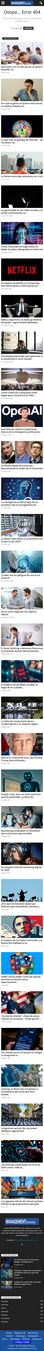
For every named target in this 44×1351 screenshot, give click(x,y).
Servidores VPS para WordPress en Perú (22, 1348)
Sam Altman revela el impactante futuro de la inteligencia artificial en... (21, 430)
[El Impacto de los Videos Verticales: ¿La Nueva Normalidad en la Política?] (22, 927)
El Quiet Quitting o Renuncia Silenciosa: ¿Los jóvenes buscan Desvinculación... (22, 649)
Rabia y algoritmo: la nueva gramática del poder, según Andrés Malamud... (21, 321)
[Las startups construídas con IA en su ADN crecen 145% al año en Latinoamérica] (22, 1151)
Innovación (4, 1305)
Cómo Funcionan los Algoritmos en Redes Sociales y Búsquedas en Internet (22, 248)
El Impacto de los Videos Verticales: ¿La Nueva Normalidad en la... (21, 941)
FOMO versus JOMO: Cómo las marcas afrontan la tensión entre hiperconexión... (21, 979)
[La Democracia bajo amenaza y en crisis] (22, 163)
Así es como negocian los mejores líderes (18, 613)
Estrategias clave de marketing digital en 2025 (21, 868)
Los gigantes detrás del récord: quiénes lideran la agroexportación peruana (22, 1202)
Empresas (37, 1339)
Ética (4, 1339)
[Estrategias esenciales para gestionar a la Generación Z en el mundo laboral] (22, 343)
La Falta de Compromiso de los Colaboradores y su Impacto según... (20, 722)
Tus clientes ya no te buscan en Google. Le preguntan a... (21, 1054)
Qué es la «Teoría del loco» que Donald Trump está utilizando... (21, 759)
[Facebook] (22, 1245)
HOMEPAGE (28, 28)
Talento (3, 1308)
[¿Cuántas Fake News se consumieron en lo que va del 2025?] (22, 525)
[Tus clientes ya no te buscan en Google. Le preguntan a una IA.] (22, 1039)
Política (26, 1339)
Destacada (4, 1311)
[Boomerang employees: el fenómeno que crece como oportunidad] (22, 817)
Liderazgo (20, 1336)
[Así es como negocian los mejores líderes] (22, 598)
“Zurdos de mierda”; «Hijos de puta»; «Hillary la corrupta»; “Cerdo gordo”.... (21, 1017)
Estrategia (4, 1301)
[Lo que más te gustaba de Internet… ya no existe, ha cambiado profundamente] (22, 126)
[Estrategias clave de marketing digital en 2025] (22, 854)
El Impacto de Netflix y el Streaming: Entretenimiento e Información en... (20, 284)
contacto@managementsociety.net (26, 1240)
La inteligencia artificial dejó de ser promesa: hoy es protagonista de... (19, 503)
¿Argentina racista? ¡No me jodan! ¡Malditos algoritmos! (19, 1130)
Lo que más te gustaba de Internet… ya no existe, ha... (22, 141)
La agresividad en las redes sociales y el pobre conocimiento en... (22, 211)
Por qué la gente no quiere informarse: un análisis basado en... (21, 105)
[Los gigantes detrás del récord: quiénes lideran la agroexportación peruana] (22, 1188)
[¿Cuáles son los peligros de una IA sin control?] (22, 562)
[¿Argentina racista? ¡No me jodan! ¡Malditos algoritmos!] (22, 1115)
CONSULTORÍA (22, 1342)
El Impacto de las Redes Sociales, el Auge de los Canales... (19, 686)
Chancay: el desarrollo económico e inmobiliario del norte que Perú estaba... (19, 1092)
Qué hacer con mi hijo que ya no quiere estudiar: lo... (21, 68)
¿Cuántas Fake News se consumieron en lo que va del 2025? (22, 540)
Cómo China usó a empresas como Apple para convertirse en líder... (19, 394)
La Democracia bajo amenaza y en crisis (22, 176)
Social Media (5, 1318)
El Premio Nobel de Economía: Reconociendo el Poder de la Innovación (22, 467)
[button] (40, 3)
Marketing (4, 1315)
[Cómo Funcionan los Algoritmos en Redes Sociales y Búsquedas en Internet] (22, 233)
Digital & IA (19, 1332)
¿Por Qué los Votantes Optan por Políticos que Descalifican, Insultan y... (21, 905)
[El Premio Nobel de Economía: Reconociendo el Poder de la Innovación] (22, 452)
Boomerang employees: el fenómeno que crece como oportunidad (20, 832)
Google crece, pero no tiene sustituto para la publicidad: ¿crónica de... (21, 795)
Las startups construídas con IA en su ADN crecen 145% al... (20, 1166)
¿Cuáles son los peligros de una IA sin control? (20, 576)
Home (9, 1332)
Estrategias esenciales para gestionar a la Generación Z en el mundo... (22, 357)
